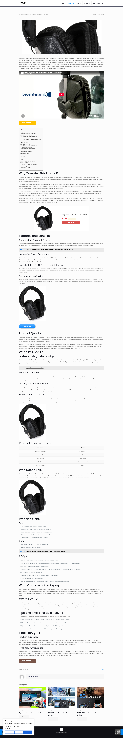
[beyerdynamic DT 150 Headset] (32, 321)
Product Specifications (26, 151)
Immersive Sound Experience (29, 138)
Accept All (27, 732)
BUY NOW (71, 222)
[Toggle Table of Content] (39, 130)
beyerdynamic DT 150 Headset (29, 133)
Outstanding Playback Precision (30, 136)
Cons (24, 157)
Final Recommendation (28, 169)
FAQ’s (22, 159)
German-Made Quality (28, 141)
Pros (24, 156)
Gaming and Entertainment (29, 148)
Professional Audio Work (28, 150)
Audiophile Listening (27, 147)
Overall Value (24, 162)
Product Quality (25, 142)
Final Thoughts (25, 166)
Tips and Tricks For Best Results (29, 164)
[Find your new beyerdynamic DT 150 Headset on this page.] (28, 126)
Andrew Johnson (31, 14)
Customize (9, 732)
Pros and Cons (24, 155)
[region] (18, 726)
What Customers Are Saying (28, 161)
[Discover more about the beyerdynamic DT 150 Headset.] (28, 664)
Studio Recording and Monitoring (30, 145)
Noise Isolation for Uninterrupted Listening (32, 139)
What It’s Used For (25, 144)
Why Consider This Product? (27, 132)
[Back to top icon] (61, 729)
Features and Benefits (26, 135)
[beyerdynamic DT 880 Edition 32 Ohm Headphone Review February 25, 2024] (119, 732)
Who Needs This (25, 153)
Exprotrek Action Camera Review (31, 713)
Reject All (18, 732)
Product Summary (27, 167)
